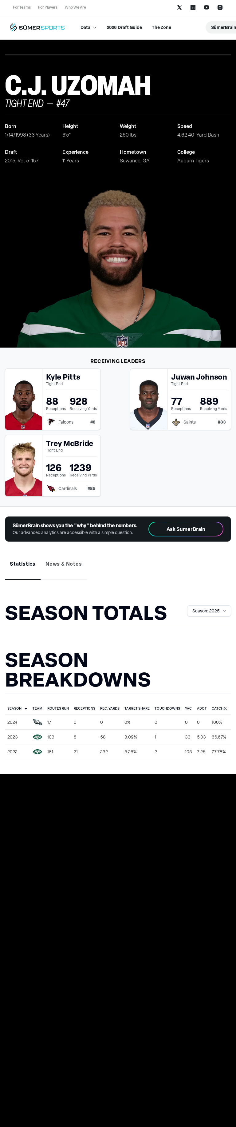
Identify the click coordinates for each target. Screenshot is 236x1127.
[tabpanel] (118, 679)
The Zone (161, 27)
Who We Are (75, 7)
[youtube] (206, 7)
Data (85, 27)
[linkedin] (193, 7)
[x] (179, 7)
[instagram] (220, 7)
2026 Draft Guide (124, 27)
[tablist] (118, 568)
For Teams (22, 7)
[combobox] (209, 610)
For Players (47, 7)
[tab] (23, 564)
